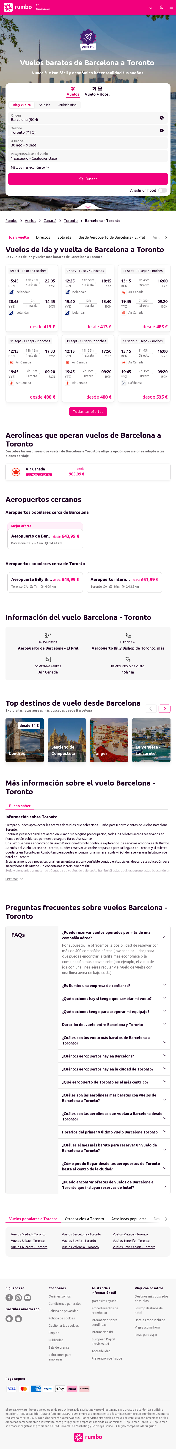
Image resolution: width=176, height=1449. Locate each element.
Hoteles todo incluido (150, 1320)
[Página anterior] (151, 709)
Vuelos (30, 221)
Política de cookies (62, 1318)
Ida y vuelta (22, 105)
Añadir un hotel (143, 190)
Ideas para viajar (146, 1335)
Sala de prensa (59, 1347)
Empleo (54, 1333)
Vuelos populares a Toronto (33, 1219)
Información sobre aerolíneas (104, 1322)
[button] (14, 879)
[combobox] (88, 118)
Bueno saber (19, 806)
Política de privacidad (63, 1311)
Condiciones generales (65, 1303)
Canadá (50, 221)
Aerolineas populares (128, 1219)
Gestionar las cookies (64, 1325)
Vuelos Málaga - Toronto (130, 1234)
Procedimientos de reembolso (105, 1310)
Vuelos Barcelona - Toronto (81, 1234)
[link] (32, 298)
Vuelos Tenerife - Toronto (131, 1241)
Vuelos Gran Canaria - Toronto (134, 1247)
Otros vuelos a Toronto (84, 1219)
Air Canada (162, 237)
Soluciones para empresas (60, 1357)
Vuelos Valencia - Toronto (80, 1247)
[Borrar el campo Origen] (162, 118)
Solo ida (44, 105)
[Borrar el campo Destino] (162, 130)
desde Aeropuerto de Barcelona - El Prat (112, 237)
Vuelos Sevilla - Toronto (79, 1241)
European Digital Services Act (103, 1341)
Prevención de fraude (107, 1358)
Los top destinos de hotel (149, 1310)
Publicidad (56, 1340)
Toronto (71, 221)
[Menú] (171, 7)
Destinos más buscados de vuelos (151, 1299)
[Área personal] (161, 7)
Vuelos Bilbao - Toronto (28, 1241)
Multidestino (67, 105)
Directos (43, 237)
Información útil (103, 1332)
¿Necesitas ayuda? (105, 1301)
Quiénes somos (60, 1296)
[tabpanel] (88, 328)
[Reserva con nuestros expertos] (150, 7)
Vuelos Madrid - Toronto (28, 1234)
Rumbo (11, 221)
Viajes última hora (147, 1327)
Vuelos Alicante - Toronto (29, 1247)
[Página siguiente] (166, 237)
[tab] (73, 91)
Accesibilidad (101, 1351)
